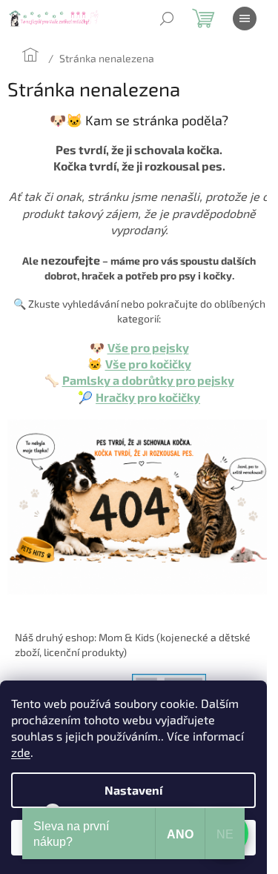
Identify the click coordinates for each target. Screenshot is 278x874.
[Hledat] (167, 18)
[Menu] (244, 18)
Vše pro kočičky (148, 364)
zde (20, 752)
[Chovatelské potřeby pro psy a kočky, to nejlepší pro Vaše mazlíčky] (139, 505)
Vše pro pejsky (148, 347)
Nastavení (133, 790)
